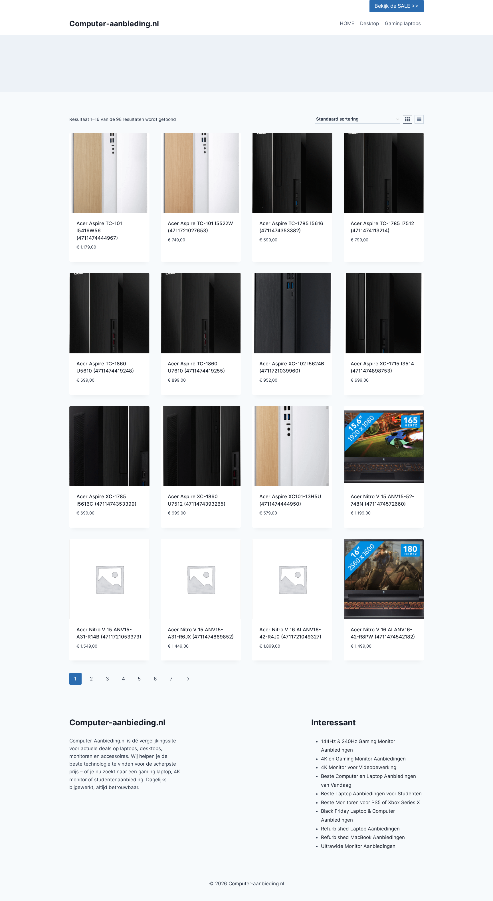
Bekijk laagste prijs (201, 257)
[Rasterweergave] (407, 119)
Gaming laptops (403, 23)
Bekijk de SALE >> (397, 6)
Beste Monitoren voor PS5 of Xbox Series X (370, 802)
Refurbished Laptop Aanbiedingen (360, 829)
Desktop (369, 23)
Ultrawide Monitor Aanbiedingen (358, 846)
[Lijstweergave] (419, 119)
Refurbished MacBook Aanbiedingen (363, 837)
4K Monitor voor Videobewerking (358, 767)
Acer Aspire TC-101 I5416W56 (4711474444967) (99, 231)
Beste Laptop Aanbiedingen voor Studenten (371, 793)
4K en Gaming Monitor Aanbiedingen (363, 759)
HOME (347, 23)
